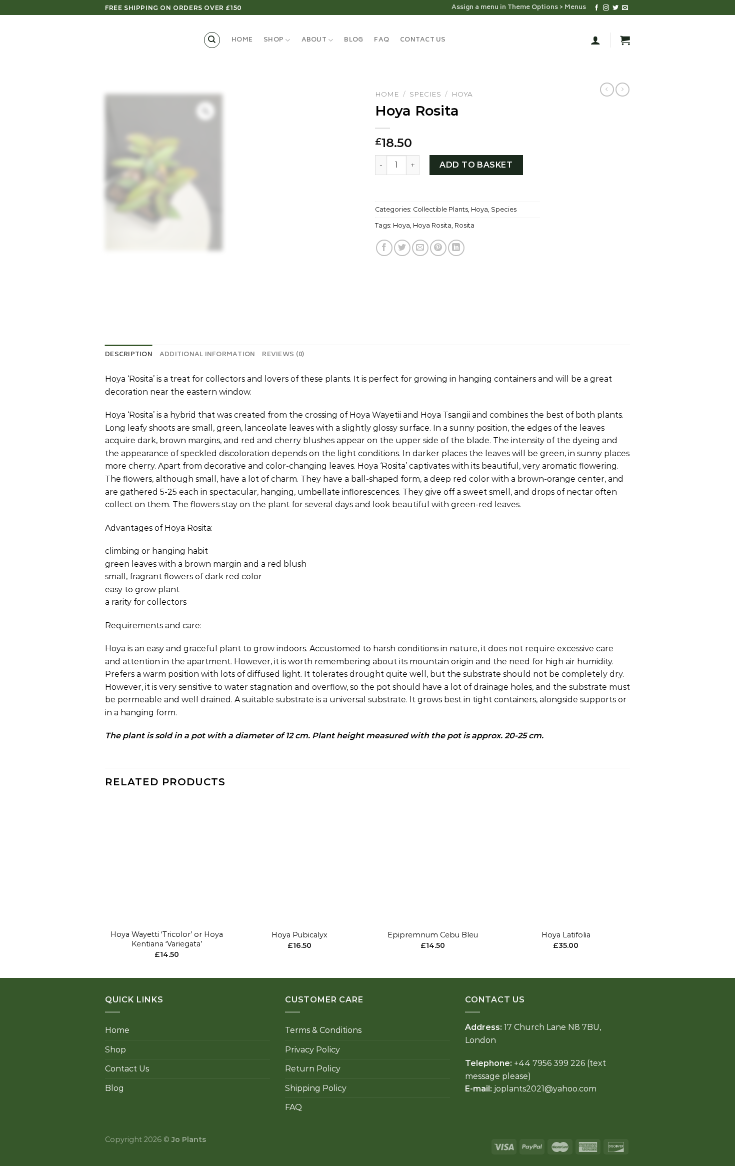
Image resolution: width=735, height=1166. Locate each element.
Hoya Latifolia (566, 934)
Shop (274, 40)
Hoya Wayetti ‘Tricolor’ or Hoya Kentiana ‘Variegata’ (166, 939)
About (314, 40)
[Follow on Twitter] (615, 8)
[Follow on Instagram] (606, 8)
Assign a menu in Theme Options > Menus (519, 7)
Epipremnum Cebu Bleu (433, 934)
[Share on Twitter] (402, 248)
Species (425, 94)
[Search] (212, 40)
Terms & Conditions (323, 1030)
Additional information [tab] (208, 354)
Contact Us (423, 40)
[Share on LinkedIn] (456, 248)
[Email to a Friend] (420, 248)
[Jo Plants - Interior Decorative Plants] (146, 40)
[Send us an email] (625, 8)
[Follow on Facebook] (597, 8)
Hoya (462, 94)
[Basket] (625, 40)
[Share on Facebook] (384, 248)
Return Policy (312, 1068)
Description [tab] (128, 354)
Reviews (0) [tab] (283, 354)
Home (242, 40)
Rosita (464, 225)
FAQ (381, 40)
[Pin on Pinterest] (438, 248)
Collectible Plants (440, 209)
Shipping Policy (315, 1088)
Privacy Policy (312, 1049)
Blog (353, 40)
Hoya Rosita (432, 225)
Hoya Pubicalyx (300, 934)
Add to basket (476, 165)
